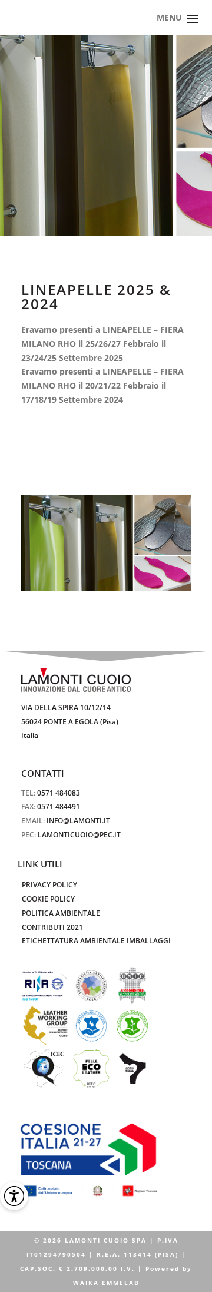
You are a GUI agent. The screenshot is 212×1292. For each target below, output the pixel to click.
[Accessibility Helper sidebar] (14, 1196)
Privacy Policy (49, 885)
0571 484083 (58, 793)
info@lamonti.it (78, 821)
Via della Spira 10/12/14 (66, 708)
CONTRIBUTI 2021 (52, 927)
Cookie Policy (48, 899)
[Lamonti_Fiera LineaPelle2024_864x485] (106, 543)
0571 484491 (58, 806)
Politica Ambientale (61, 913)
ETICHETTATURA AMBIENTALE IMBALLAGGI (96, 941)
